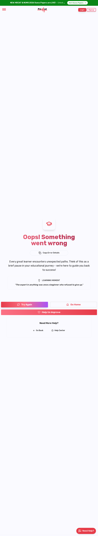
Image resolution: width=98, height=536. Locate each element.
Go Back (39, 330)
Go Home (75, 304)
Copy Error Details (51, 253)
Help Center (59, 330)
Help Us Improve (51, 312)
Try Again (26, 304)
